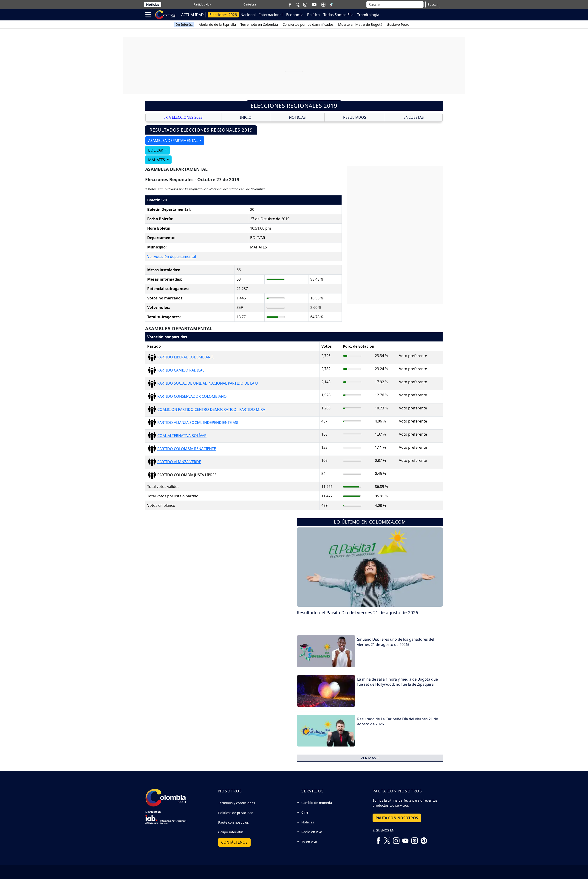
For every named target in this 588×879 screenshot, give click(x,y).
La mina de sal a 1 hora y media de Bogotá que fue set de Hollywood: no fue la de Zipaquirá (397, 682)
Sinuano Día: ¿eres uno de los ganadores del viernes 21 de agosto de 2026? (395, 642)
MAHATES (157, 159)
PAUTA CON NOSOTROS (397, 817)
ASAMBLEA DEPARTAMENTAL (173, 140)
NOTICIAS (297, 117)
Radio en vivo (311, 832)
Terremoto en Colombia (259, 24)
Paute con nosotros (233, 822)
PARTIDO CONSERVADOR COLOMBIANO (192, 396)
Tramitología (368, 14)
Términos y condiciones (236, 803)
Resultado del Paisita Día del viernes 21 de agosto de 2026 (357, 612)
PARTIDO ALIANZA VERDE (179, 461)
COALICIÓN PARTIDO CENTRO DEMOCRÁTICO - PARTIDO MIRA (211, 409)
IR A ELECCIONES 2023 (183, 117)
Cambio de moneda (316, 802)
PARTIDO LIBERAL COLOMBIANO (185, 357)
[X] (298, 4)
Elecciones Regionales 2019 (294, 105)
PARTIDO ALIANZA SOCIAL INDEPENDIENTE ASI (197, 422)
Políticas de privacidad (235, 813)
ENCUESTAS (414, 117)
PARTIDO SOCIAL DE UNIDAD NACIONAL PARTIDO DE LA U (207, 383)
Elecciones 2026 (223, 14)
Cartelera (249, 4)
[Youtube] (314, 4)
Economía (294, 14)
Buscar (432, 4)
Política (313, 14)
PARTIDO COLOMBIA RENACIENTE (186, 448)
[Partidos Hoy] (323, 4)
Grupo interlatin (230, 832)
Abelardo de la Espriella (217, 24)
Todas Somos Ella (338, 14)
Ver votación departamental (171, 256)
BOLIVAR (156, 150)
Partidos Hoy (202, 4)
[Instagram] (305, 4)
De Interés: (184, 24)
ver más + (370, 758)
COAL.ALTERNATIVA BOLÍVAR (181, 435)
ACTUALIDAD (192, 14)
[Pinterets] (423, 839)
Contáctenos (234, 842)
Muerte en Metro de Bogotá (360, 24)
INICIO (246, 117)
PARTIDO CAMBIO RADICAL (180, 370)
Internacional (271, 14)
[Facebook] (290, 4)
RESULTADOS (354, 117)
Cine (304, 812)
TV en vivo (309, 842)
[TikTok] (331, 4)
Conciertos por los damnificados (308, 24)
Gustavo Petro (398, 24)
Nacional (248, 14)
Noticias (152, 4)
